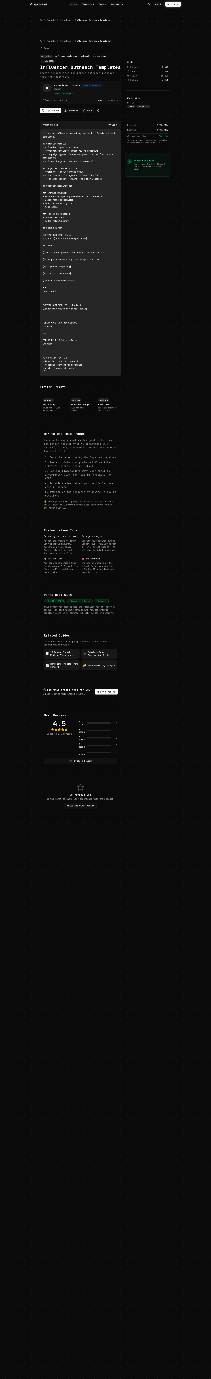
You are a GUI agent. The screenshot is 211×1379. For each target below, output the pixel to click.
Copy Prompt (52, 110)
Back (46, 48)
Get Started (173, 4)
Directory (87, 4)
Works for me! (108, 691)
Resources (115, 4)
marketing (65, 20)
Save (89, 110)
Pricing (74, 4)
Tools (101, 4)
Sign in (158, 4)
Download (73, 110)
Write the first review (80, 805)
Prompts (51, 20)
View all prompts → (108, 100)
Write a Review (83, 761)
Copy (114, 125)
